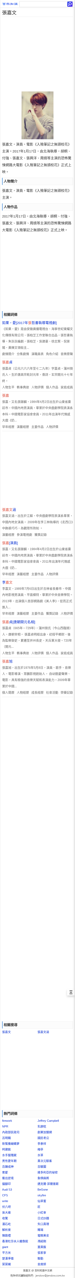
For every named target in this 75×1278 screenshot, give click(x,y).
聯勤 (40, 1258)
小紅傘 (42, 1212)
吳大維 (6, 1212)
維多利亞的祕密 (48, 1172)
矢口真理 (43, 1224)
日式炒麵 (43, 1218)
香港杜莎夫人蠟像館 (15, 1241)
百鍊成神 (8, 1166)
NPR (5, 1126)
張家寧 (42, 1252)
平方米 (6, 1252)
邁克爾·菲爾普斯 (48, 1183)
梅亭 (40, 1149)
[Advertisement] (37, 54)
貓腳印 (6, 1183)
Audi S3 (7, 1189)
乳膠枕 (42, 1126)
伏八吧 (6, 1206)
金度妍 (42, 1264)
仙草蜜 (42, 1201)
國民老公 (43, 1138)
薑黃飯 (42, 1247)
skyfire (42, 1195)
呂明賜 (6, 1138)
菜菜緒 (6, 1264)
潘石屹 (6, 1224)
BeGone (43, 1189)
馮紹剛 (42, 1241)
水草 (40, 1155)
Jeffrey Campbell (48, 1120)
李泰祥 (42, 1143)
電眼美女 (43, 1235)
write (5, 1201)
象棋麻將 (43, 1178)
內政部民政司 (10, 1132)
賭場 (40, 1229)
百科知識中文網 (43, 1270)
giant (5, 1247)
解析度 (6, 1229)
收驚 (5, 1218)
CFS (5, 1195)
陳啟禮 (6, 1235)
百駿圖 (42, 1166)
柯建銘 (6, 1149)
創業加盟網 (45, 1132)
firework (7, 1120)
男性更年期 (9, 1160)
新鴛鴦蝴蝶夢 (10, 1143)
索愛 (5, 1172)
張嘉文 (6, 1032)
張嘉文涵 (43, 1032)
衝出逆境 (8, 1178)
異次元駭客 (45, 1160)
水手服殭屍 (9, 1155)
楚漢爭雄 (8, 1258)
